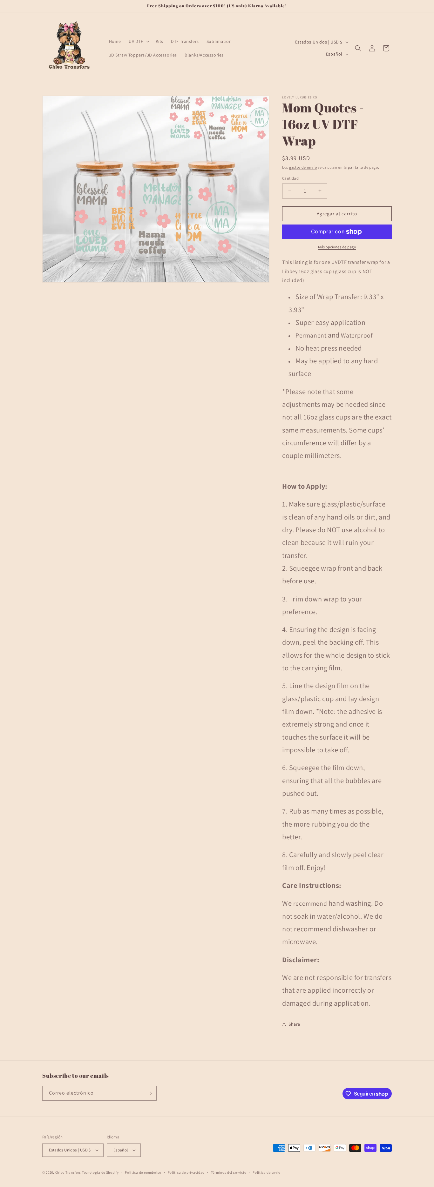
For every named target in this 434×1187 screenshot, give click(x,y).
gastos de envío (303, 167)
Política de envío (267, 1172)
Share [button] (294, 1024)
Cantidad (290, 178)
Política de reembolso (143, 1172)
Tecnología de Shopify (100, 1172)
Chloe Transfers (68, 1172)
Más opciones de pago (337, 247)
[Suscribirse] (149, 1093)
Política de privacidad (186, 1172)
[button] (138, 41)
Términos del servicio (229, 1172)
